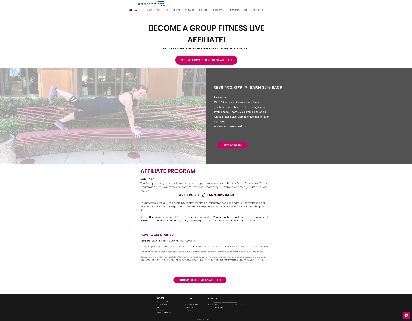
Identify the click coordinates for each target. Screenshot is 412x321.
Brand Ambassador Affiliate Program (237, 220)
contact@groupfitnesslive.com (225, 302)
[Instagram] (148, 4)
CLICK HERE (190, 240)
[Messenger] (145, 4)
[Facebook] (139, 4)
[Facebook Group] (142, 4)
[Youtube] (152, 4)
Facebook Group (191, 304)
